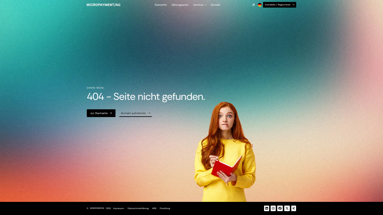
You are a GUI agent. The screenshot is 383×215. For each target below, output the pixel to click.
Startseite (161, 4)
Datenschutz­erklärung (138, 208)
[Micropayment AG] (103, 4)
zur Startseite (99, 113)
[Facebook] (280, 208)
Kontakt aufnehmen (133, 113)
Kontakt (215, 4)
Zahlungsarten (180, 4)
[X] (287, 208)
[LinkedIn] (266, 208)
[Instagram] (273, 208)
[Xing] (293, 208)
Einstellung (165, 208)
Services (198, 4)
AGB (154, 208)
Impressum (118, 208)
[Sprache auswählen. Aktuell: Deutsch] (259, 4)
